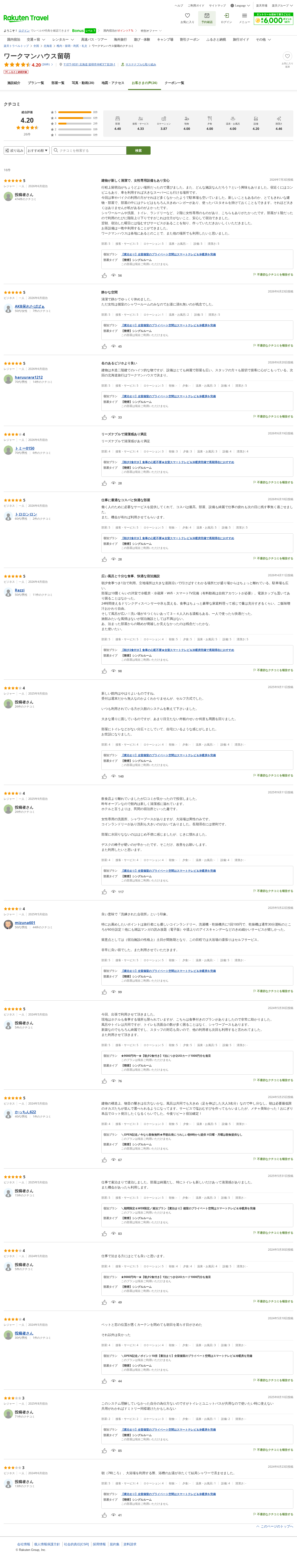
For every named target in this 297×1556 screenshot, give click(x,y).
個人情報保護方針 (47, 1544)
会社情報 (23, 1544)
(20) (83, 82)
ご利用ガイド (196, 5)
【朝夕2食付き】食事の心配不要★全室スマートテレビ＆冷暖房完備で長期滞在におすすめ (177, 462)
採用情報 (99, 1544)
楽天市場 (261, 5)
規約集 (114, 1544)
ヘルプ (179, 5)
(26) (144, 82)
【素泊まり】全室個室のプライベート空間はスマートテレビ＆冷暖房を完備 (168, 254)
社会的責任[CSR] (76, 1544)
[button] (51, 196)
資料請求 (129, 1544)
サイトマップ (217, 5)
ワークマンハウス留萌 (37, 55)
